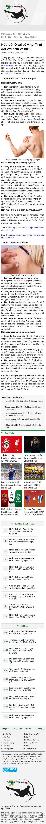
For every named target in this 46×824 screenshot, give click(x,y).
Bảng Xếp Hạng (31, 37)
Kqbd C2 (27, 746)
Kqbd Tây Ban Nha (31, 743)
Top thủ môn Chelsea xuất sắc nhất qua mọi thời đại (22, 670)
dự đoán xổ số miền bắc (11, 819)
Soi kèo (28, 729)
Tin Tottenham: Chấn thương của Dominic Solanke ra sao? (33, 458)
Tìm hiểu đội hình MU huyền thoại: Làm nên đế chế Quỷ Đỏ (22, 641)
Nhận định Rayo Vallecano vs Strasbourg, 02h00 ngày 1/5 (22, 616)
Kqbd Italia (6, 740)
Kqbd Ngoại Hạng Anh (32, 734)
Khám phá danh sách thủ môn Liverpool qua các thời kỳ (22, 689)
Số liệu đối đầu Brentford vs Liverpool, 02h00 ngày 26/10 (11, 458)
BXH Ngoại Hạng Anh (31, 740)
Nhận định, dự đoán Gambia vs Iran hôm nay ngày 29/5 (21, 559)
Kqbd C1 (27, 737)
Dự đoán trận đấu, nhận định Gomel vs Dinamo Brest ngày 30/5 (22, 707)
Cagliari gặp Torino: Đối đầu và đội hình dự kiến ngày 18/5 (22, 587)
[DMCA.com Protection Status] (9, 772)
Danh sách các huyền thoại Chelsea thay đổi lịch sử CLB (11, 485)
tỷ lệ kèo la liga (34, 815)
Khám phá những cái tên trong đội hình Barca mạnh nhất (22, 632)
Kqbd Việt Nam (7, 749)
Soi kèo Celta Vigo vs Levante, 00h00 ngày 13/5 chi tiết (22, 607)
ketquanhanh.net (30, 806)
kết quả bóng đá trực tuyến (32, 822)
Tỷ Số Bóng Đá (24, 34)
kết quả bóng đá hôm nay (32, 813)
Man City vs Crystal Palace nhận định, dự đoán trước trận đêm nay (22, 596)
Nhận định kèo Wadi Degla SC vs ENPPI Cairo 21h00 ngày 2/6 (21, 531)
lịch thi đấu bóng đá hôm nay (13, 815)
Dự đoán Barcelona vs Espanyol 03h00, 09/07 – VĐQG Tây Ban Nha (34, 512)
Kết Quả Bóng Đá (8, 34)
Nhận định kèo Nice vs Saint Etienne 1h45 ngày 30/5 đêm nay (11, 512)
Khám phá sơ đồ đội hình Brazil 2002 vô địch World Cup (32, 485)
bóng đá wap (14, 813)
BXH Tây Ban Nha (30, 749)
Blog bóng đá (39, 729)
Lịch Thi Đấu (6, 37)
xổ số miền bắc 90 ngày (31, 817)
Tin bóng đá (17, 729)
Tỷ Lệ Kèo (18, 37)
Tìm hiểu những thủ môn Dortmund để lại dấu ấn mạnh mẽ (22, 680)
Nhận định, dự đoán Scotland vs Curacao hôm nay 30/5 (22, 551)
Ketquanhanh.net (8, 754)
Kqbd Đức (6, 746)
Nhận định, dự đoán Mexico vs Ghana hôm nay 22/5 (21, 578)
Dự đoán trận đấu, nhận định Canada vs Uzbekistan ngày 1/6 (21, 541)
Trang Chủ (5, 729)
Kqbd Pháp (6, 737)
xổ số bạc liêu (30, 819)
